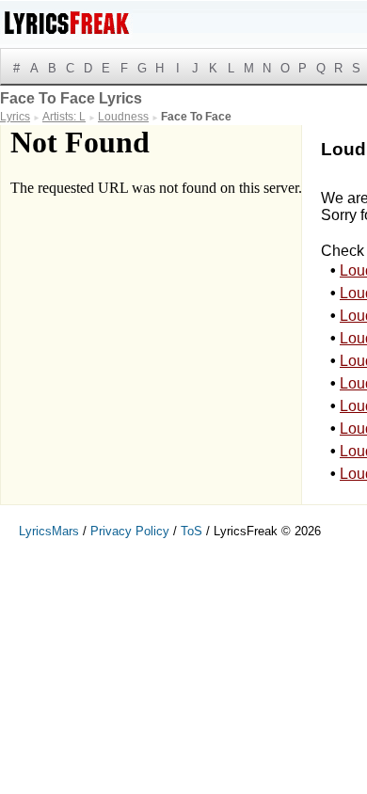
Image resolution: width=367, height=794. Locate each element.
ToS (191, 531)
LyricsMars (49, 531)
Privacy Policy (129, 531)
